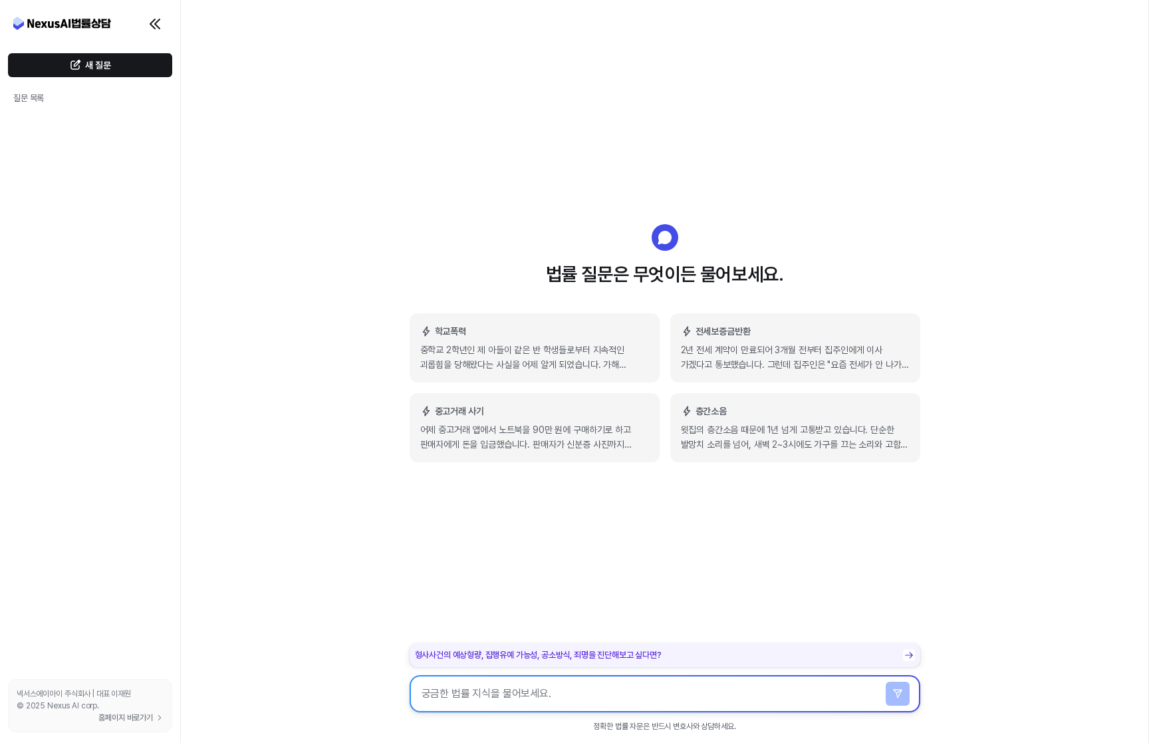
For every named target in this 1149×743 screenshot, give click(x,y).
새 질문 (97, 65)
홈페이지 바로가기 (125, 717)
